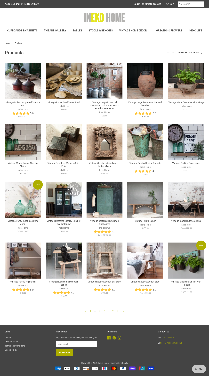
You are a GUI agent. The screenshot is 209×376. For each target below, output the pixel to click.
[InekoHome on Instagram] (119, 338)
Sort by (171, 52)
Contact (8, 337)
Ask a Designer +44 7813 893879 (22, 4)
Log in (137, 4)
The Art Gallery (55, 30)
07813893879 (168, 337)
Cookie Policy (11, 350)
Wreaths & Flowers (169, 30)
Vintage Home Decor (133, 30)
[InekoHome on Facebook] (109, 338)
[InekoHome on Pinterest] (114, 338)
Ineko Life (195, 30)
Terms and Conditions (15, 346)
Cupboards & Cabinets (22, 30)
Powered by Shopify (119, 363)
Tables (77, 30)
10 (118, 311)
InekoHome (103, 363)
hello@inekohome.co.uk (171, 343)
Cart (172, 4)
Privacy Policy (11, 341)
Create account (153, 4)
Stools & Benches (100, 30)
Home (7, 43)
